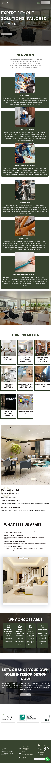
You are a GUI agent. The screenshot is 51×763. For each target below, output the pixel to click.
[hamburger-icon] (38, 3)
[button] (4, 580)
